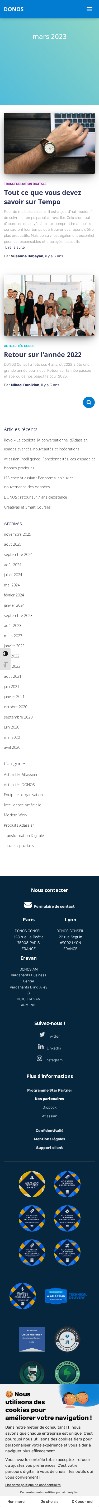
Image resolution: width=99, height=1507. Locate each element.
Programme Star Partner (49, 1090)
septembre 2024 (18, 554)
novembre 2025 (17, 534)
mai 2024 (12, 584)
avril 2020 (12, 747)
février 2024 (14, 594)
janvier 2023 (14, 645)
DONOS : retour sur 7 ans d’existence (35, 497)
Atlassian (49, 1116)
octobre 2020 (15, 706)
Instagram (52, 1060)
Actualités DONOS (19, 346)
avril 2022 (12, 666)
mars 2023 (13, 635)
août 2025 (12, 544)
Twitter (52, 1036)
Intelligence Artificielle (22, 804)
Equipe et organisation (23, 794)
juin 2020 (11, 727)
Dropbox (49, 1107)
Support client (49, 1148)
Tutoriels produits (19, 845)
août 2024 (12, 564)
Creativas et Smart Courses (27, 507)
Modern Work (15, 814)
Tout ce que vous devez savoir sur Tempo (42, 197)
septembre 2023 (18, 615)
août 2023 (12, 625)
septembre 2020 (18, 717)
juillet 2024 (13, 574)
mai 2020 (12, 737)
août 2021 (12, 676)
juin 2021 (11, 686)
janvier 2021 (14, 696)
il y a (54, 256)
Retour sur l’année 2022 (43, 354)
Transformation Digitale (25, 184)
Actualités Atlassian (20, 774)
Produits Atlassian (19, 825)
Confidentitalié (49, 1130)
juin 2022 (11, 656)
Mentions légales (49, 1139)
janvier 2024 (14, 605)
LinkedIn (52, 1048)
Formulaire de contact (54, 906)
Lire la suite (15, 247)
